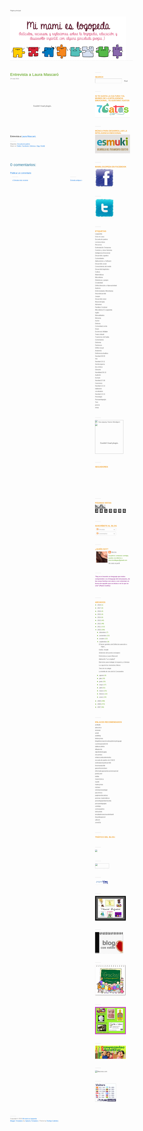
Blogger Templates (16, 1121)
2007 (99, 707)
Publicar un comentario (20, 173)
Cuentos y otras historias (103, 250)
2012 (99, 623)
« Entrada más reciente (20, 180)
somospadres (99, 809)
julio (100, 678)
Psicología (98, 397)
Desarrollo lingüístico (102, 269)
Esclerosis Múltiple (101, 331)
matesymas (99, 784)
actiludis (98, 725)
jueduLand (98, 773)
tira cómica (99, 367)
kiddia (97, 776)
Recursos (98, 245)
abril (101, 688)
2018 (99, 605)
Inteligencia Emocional (102, 253)
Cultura (97, 272)
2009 (99, 701)
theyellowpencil (100, 817)
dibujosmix (98, 749)
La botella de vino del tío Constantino (111, 671)
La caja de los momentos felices (110, 665)
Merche (113, 552)
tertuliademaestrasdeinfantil (104, 814)
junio (101, 681)
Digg (38, 146)
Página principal (15, 10)
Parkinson (98, 345)
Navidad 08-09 (100, 356)
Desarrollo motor (100, 299)
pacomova (98, 792)
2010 (99, 629)
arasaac (98, 730)
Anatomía (98, 350)
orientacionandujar (101, 790)
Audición (98, 375)
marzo (101, 691)
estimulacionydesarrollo (103, 763)
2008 (99, 704)
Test (96, 402)
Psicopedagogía (100, 399)
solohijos (98, 806)
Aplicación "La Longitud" (107, 659)
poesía (97, 405)
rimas (97, 407)
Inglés (97, 312)
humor (97, 321)
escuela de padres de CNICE (105, 760)
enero (101, 697)
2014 (99, 617)
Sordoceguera (100, 364)
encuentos (98, 754)
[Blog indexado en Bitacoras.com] (101, 1071)
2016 (99, 611)
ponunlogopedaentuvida (103, 801)
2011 (99, 626)
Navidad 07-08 (100, 380)
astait (97, 733)
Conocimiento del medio (103, 266)
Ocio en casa (99, 236)
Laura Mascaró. (29, 136)
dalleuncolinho (100, 746)
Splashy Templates (31, 1121)
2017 (99, 608)
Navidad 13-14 (100, 394)
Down (97, 329)
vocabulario (99, 391)
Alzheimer (98, 304)
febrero (102, 694)
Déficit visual (99, 348)
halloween (98, 388)
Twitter (19, 146)
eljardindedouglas (101, 752)
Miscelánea (99, 277)
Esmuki (97, 378)
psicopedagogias (101, 803)
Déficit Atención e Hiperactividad (106, 285)
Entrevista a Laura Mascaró (34, 74)
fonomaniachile (100, 765)
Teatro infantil (99, 334)
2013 (99, 620)
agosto (101, 675)
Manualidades (99, 315)
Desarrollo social (100, 264)
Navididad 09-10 (100, 372)
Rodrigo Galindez (52, 1121)
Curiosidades (99, 258)
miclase (97, 787)
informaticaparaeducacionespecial (106, 771)
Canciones (98, 383)
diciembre (102, 632)
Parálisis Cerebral (101, 307)
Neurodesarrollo (100, 293)
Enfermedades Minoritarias (104, 291)
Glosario (98, 369)
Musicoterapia (100, 302)
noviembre (103, 635)
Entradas (101, 529)
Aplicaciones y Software (103, 261)
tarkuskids (98, 811)
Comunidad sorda (101, 326)
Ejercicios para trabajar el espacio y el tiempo (114, 662)
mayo (101, 684)
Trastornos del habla (102, 337)
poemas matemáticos (102, 798)
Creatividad (99, 283)
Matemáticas (99, 274)
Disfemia (98, 342)
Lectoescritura (100, 242)
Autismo (98, 288)
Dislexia (97, 323)
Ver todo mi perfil (114, 563)
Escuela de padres (23, 144)
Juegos (97, 296)
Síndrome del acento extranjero (109, 653)
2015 (99, 614)
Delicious (33, 146)
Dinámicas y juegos (101, 280)
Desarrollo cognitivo (102, 255)
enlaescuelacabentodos (103, 757)
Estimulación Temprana (103, 247)
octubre (102, 638)
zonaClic (98, 822)
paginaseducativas (101, 795)
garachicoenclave (101, 768)
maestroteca (99, 779)
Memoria (98, 318)
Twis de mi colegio (105, 668)
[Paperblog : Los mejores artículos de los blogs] (102, 884)
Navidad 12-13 (100, 386)
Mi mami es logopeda (29, 1118)
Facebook (25, 146)
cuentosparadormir (101, 744)
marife (97, 782)
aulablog (98, 735)
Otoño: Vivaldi (103, 650)
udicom (97, 820)
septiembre (103, 641)
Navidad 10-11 (100, 361)
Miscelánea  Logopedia (103, 310)
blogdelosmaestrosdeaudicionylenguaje (108, 741)
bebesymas (99, 738)
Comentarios (99, 340)
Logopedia (98, 234)
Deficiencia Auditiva (101, 353)
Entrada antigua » (76, 180)
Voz (96, 359)
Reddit (42, 146)
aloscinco (98, 727)
